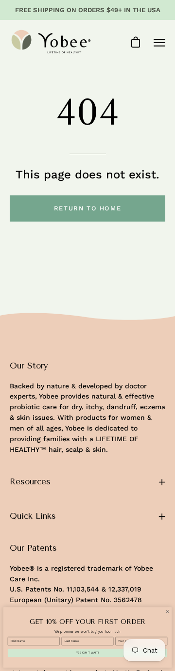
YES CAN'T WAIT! (87, 653)
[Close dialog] (167, 611)
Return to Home (87, 208)
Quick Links (33, 516)
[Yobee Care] (51, 42)
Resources (30, 481)
